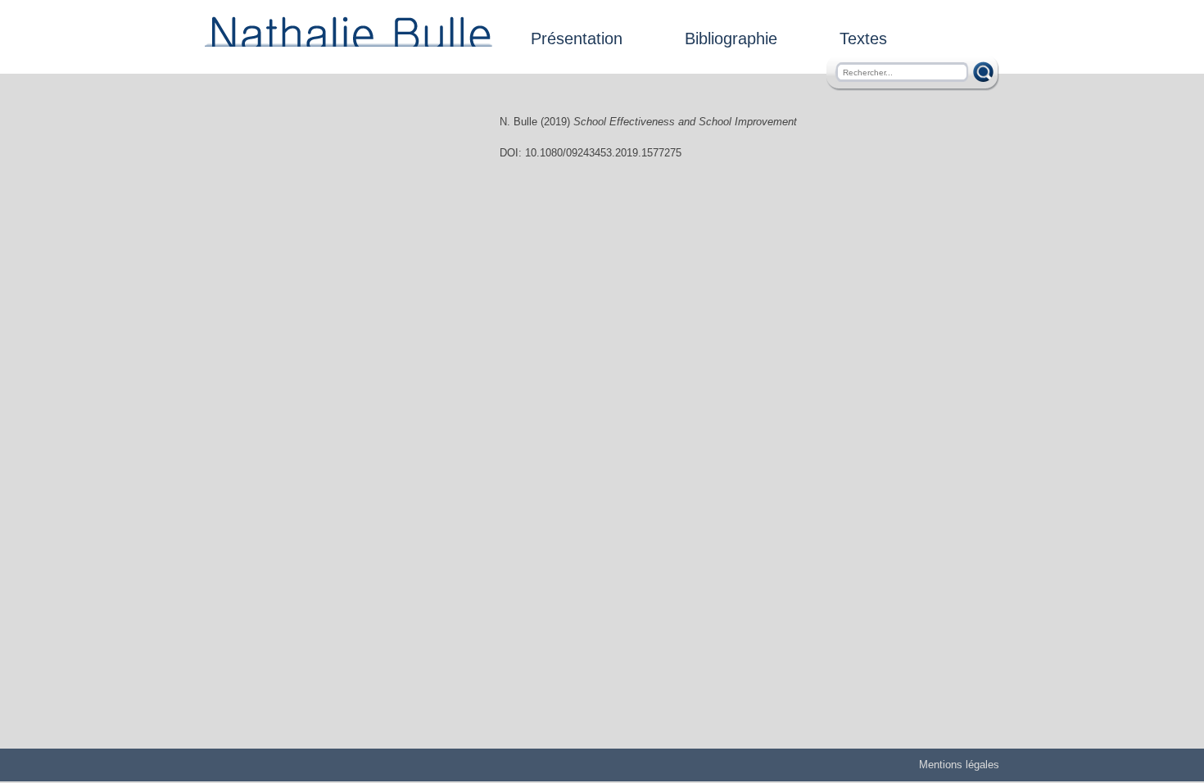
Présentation (576, 38)
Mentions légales (959, 764)
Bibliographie (731, 38)
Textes (863, 38)
